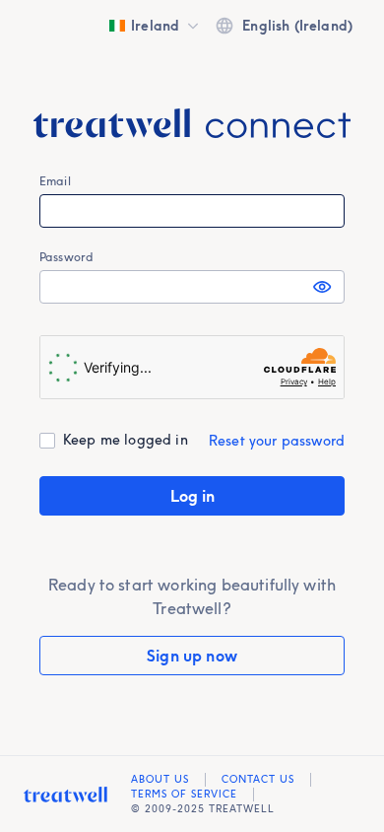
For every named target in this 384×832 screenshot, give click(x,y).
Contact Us (258, 779)
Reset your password (277, 441)
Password (66, 256)
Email (55, 180)
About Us (160, 779)
